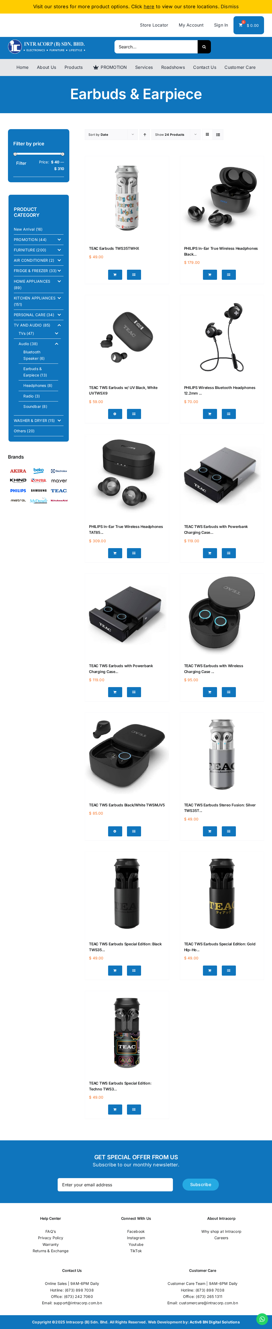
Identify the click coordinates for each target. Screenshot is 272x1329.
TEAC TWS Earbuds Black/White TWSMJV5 (127, 805)
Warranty (50, 1244)
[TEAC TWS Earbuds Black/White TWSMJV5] (127, 754)
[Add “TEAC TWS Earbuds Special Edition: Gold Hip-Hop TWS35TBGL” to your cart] (210, 971)
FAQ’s (50, 1231)
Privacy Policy (50, 1237)
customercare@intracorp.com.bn (208, 1303)
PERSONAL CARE (29, 314)
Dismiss (230, 6)
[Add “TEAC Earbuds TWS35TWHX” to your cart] (115, 275)
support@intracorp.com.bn (78, 1303)
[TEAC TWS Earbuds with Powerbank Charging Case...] (222, 476)
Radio (28, 396)
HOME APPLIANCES (32, 281)
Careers (221, 1237)
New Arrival (24, 229)
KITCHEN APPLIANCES (35, 298)
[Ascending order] (144, 134)
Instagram (136, 1237)
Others (20, 431)
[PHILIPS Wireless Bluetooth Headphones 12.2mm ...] (222, 337)
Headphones (34, 385)
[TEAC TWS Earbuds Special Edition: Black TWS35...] (127, 894)
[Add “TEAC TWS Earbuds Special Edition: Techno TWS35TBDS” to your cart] (115, 1109)
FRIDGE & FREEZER (31, 270)
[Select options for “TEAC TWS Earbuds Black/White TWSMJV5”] (115, 831)
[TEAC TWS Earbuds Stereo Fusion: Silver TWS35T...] (222, 754)
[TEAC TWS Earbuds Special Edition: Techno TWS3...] (127, 1033)
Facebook (136, 1231)
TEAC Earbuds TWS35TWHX (114, 248)
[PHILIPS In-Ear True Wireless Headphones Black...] (222, 198)
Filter (21, 163)
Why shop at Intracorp (221, 1231)
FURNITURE (24, 250)
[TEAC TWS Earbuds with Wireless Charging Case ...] (222, 615)
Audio (24, 343)
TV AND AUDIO (28, 325)
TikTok (136, 1250)
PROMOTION (26, 239)
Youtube (136, 1244)
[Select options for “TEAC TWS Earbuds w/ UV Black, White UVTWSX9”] (115, 414)
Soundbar (32, 406)
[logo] (46, 41)
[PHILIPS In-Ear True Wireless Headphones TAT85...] (127, 476)
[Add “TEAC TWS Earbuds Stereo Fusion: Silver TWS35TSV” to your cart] (210, 831)
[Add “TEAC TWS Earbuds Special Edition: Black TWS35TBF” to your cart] (115, 971)
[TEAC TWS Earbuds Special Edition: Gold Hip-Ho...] (222, 894)
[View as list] (218, 134)
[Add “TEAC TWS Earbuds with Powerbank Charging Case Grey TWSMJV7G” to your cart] (210, 553)
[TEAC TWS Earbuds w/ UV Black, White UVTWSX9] (127, 337)
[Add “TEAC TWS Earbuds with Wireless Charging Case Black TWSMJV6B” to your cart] (210, 692)
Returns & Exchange (51, 1250)
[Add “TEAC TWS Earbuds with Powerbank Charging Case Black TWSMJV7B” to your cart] (115, 692)
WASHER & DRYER (30, 420)
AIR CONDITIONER (31, 260)
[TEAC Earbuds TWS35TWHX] (127, 198)
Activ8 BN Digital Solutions (215, 1322)
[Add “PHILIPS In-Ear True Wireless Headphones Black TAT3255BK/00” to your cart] (210, 275)
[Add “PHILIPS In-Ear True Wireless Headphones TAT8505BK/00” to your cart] (115, 553)
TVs (22, 333)
